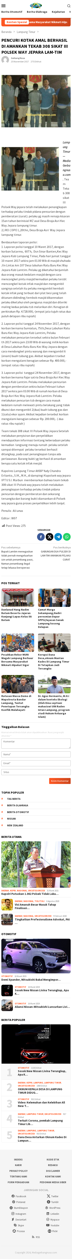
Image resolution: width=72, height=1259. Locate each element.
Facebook (21, 1196)
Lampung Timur (52, 1082)
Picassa (21, 1231)
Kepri (13, 890)
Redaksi (53, 1165)
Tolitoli (40, 901)
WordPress (54, 1208)
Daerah (5, 890)
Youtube (54, 1225)
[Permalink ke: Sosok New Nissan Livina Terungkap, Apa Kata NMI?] (36, 1043)
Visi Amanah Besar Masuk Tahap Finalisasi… (35, 906)
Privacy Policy (18, 1171)
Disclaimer (53, 1171)
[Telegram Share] (58, 537)
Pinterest (20, 1202)
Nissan (11, 818)
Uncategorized (36, 890)
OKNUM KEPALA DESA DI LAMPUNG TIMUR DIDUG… (40, 1091)
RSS (38, 1237)
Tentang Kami (18, 1176)
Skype (21, 1225)
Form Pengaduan (18, 1182)
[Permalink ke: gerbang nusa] (5, 59)
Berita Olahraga (17, 805)
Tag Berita (13, 799)
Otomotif (7, 976)
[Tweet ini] (49, 537)
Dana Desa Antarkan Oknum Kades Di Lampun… (42, 1138)
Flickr (55, 1231)
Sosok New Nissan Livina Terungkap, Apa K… (42, 992)
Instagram (21, 1213)
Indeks (18, 1159)
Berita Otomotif (18, 812)
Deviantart (21, 1219)
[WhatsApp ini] (67, 537)
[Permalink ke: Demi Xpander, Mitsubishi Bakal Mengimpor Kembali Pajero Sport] (36, 956)
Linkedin (54, 1213)
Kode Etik (53, 1159)
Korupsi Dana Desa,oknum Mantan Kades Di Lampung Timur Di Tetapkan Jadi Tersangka (53, 661)
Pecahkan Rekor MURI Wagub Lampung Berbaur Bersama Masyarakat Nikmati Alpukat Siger (17, 660)
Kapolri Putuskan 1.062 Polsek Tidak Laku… (30, 894)
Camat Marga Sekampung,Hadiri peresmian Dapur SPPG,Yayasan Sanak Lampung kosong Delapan (51, 618)
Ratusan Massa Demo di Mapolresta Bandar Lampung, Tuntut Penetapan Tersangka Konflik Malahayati (16, 703)
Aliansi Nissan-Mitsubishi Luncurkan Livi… (42, 1007)
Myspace (54, 1219)
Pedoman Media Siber (53, 1182)
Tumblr (55, 1202)
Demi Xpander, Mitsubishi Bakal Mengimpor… (31, 979)
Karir (18, 1165)
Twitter (54, 1196)
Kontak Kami (53, 1176)
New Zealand (15, 825)
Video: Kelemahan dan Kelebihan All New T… (41, 1104)
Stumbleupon (21, 1208)
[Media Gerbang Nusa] (36, 5)
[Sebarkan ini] (41, 537)
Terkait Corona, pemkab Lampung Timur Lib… (40, 1122)
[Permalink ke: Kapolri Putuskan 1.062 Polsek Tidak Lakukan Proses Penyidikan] (36, 864)
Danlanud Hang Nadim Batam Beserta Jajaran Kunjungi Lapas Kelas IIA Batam (16, 615)
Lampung (38, 1082)
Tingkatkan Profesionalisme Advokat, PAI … (42, 921)
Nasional (22, 890)
